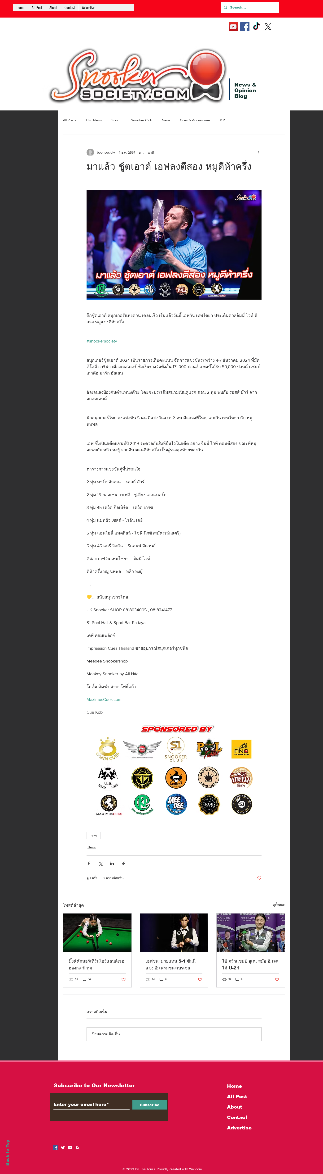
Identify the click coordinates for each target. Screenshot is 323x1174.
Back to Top (7, 1153)
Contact (237, 1117)
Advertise (239, 1127)
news (93, 835)
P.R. (223, 120)
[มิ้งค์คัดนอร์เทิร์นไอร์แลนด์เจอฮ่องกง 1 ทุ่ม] (97, 933)
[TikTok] (256, 26)
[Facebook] (244, 26)
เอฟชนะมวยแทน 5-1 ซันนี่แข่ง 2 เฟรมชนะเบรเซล (171, 964)
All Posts (69, 120)
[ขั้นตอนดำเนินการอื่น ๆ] (259, 152)
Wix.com (195, 1169)
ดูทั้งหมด (279, 904)
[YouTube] (233, 26)
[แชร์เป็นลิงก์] (123, 863)
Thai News (94, 120)
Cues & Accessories (195, 120)
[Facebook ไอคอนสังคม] (55, 1147)
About (234, 1107)
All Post (237, 1096)
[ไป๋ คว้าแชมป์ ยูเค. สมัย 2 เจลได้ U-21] (251, 933)
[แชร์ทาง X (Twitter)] (100, 863)
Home (234, 1086)
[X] (268, 26)
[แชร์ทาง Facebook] (89, 863)
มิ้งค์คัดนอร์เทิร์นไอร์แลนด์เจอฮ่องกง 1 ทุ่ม (96, 964)
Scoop (116, 120)
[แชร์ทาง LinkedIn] (112, 863)
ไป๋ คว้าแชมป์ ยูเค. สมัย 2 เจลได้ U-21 (250, 964)
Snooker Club (141, 120)
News (166, 120)
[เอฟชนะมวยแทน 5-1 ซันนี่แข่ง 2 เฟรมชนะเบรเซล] (174, 933)
